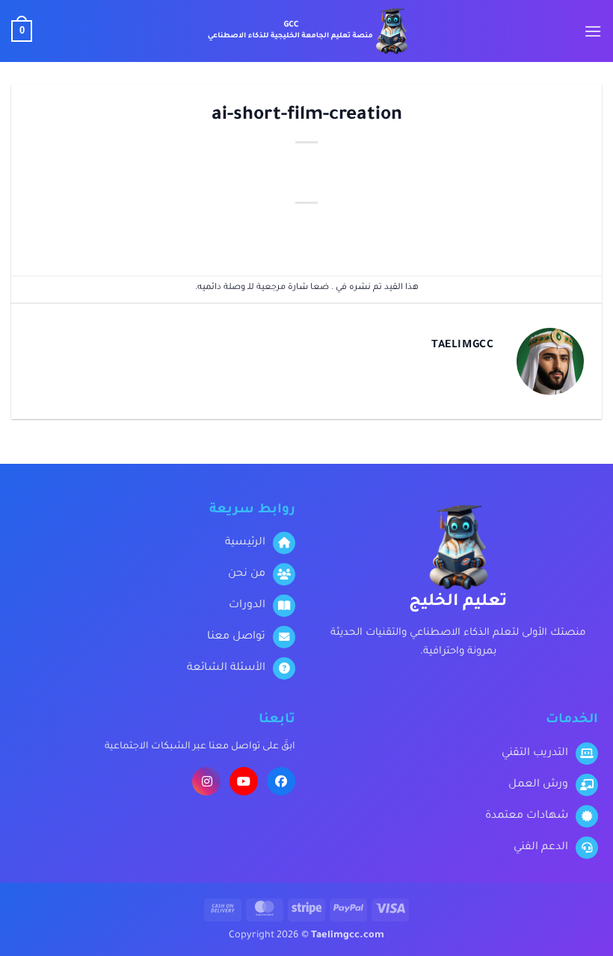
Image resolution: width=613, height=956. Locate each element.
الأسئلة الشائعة (226, 668)
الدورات (247, 606)
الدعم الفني (541, 848)
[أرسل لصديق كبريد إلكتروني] (444, 231)
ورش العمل (538, 785)
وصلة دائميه (221, 288)
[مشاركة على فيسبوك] (527, 231)
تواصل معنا (236, 637)
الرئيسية (245, 543)
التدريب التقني (535, 754)
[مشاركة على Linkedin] (360, 231)
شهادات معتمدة (526, 816)
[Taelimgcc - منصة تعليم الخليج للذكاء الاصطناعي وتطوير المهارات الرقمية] (307, 31)
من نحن (246, 574)
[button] (593, 31)
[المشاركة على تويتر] (485, 231)
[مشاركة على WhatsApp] (569, 231)
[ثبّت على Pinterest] (402, 231)
